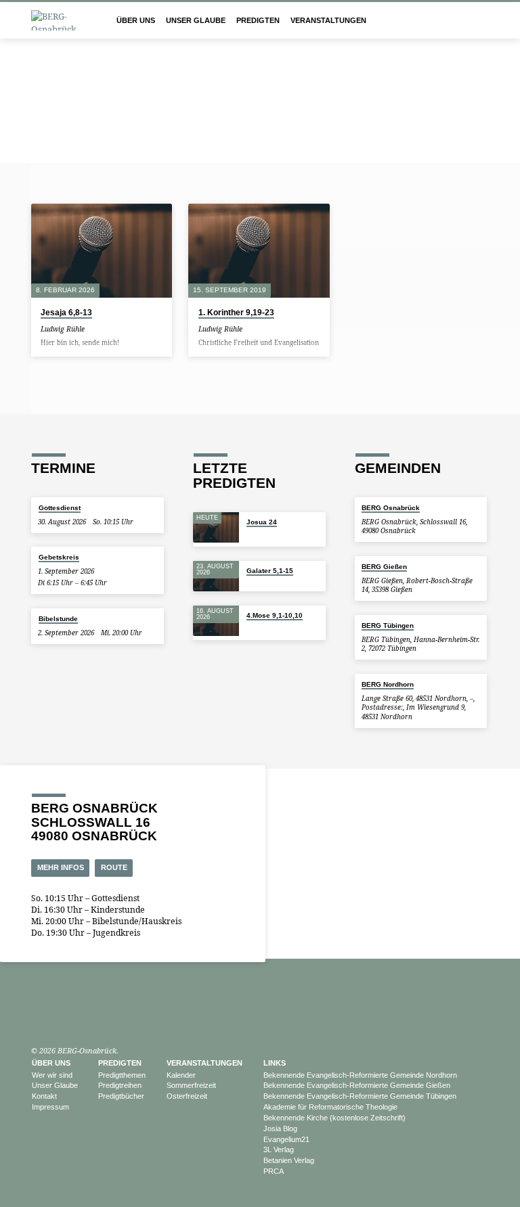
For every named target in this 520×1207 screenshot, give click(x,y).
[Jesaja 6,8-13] (101, 251)
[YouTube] (37, 1018)
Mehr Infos (60, 867)
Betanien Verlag (288, 1160)
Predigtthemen (122, 1075)
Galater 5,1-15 (269, 570)
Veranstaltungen (328, 20)
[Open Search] (484, 20)
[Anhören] (103, 329)
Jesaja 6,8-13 (66, 312)
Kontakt (44, 1096)
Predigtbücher (121, 1096)
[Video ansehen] (94, 329)
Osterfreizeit (187, 1096)
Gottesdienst (60, 507)
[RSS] (80, 1018)
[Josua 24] (216, 527)
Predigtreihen (120, 1085)
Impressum (50, 1107)
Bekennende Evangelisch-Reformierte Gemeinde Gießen (356, 1085)
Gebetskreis (59, 557)
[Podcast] (51, 1018)
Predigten (258, 20)
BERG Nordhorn (388, 684)
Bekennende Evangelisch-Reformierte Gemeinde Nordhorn (360, 1075)
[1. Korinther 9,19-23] (258, 251)
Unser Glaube (195, 20)
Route (114, 867)
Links (274, 1063)
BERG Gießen (384, 566)
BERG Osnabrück (391, 507)
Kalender (181, 1075)
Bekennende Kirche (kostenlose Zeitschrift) (334, 1118)
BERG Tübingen (388, 625)
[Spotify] (66, 1018)
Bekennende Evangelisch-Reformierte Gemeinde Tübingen (359, 1096)
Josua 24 (261, 522)
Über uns (135, 20)
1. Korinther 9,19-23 (236, 312)
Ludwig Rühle (63, 329)
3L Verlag (278, 1149)
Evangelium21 (286, 1139)
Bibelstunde (58, 618)
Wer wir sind (52, 1075)
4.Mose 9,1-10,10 (274, 615)
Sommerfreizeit (191, 1085)
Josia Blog (280, 1128)
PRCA (273, 1171)
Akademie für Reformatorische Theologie (330, 1107)
